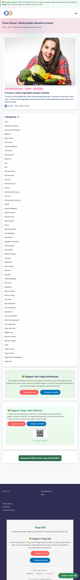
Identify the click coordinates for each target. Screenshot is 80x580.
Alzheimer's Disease (11, 126)
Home (6, 225)
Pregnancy (8, 287)
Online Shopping (10, 279)
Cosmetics (8, 151)
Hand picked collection (12, 200)
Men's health (8, 266)
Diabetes (7, 159)
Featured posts (9, 184)
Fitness (7, 188)
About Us (6, 491)
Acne (6, 122)
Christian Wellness (10, 146)
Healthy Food (9, 217)
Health (28, 89)
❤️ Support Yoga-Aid (68, 575)
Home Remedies (10, 229)
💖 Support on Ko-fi (29, 392)
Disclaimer (6, 507)
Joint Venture (9, 246)
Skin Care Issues (10, 308)
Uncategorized (9, 324)
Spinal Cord (8, 312)
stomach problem (10, 316)
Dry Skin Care (9, 175)
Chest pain (8, 142)
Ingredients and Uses (11, 241)
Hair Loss (7, 196)
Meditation (8, 262)
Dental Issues (9, 155)
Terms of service (8, 510)
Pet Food (7, 283)
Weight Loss (8, 332)
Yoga (6, 345)
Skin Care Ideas (9, 304)
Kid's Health (38, 89)
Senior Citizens (9, 291)
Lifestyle (7, 258)
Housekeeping (9, 233)
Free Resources (46, 491)
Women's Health (10, 341)
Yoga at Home (9, 349)
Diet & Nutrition (9, 171)
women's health (10, 337)
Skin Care (7, 299)
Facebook (39, 573)
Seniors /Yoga (9, 295)
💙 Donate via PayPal (50, 392)
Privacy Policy (7, 504)
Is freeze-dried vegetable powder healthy (26, 93)
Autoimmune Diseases (12, 130)
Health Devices (9, 213)
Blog (42, 494)
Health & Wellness (10, 208)
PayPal (4, 4)
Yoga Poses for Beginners (13, 357)
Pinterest (29, 573)
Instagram (50, 573)
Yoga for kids (9, 353)
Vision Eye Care (9, 328)
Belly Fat (7, 134)
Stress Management (11, 320)
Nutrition (7, 270)
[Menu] (76, 13)
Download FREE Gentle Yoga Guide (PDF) (40, 458)
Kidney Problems (10, 254)
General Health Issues (14, 89)
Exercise (7, 180)
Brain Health (8, 138)
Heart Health (9, 221)
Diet (6, 163)
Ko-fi (73, 2)
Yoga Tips (7, 361)
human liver (8, 237)
